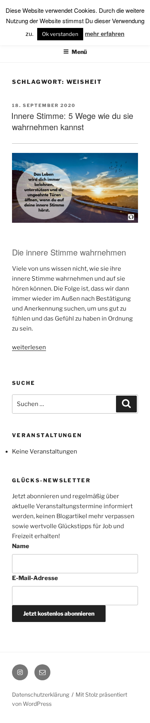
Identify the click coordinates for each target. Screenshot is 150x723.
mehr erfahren (104, 33)
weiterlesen (29, 347)
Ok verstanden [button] (60, 34)
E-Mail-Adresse (35, 578)
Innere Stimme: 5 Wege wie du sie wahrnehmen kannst (72, 121)
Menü (79, 51)
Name (20, 546)
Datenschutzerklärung (40, 694)
